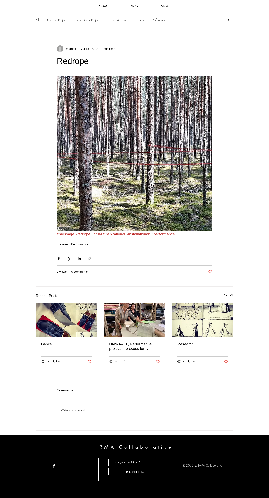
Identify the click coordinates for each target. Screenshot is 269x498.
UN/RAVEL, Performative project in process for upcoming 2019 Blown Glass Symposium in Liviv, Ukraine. (133, 346)
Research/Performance (153, 20)
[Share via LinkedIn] (79, 259)
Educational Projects (88, 20)
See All (228, 295)
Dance (46, 344)
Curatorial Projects (120, 20)
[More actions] (209, 48)
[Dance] (66, 320)
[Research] (202, 320)
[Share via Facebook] (59, 259)
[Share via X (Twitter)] (69, 259)
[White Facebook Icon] (54, 466)
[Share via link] (90, 259)
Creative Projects (57, 20)
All (37, 20)
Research (185, 344)
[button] (228, 20)
